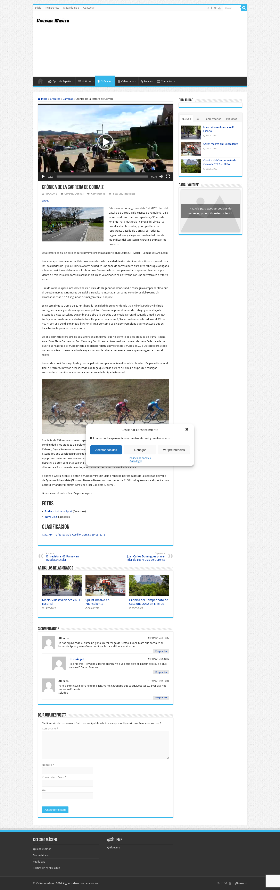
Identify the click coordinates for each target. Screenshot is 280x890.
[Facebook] (211, 8)
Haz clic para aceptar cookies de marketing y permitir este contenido (210, 211)
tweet (45, 200)
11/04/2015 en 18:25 (158, 680)
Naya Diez (51, 516)
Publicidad (39, 861)
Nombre (48, 764)
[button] (187, 429)
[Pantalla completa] (168, 176)
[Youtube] (219, 8)
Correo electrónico (54, 777)
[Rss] (207, 8)
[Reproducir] (43, 176)
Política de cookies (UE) (46, 868)
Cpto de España (62, 81)
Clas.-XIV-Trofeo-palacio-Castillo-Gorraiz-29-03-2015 (73, 534)
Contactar (89, 7)
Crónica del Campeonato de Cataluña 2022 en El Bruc (148, 602)
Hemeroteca (52, 7)
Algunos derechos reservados (80, 883)
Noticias (86, 81)
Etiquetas (231, 118)
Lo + (198, 118)
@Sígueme (114, 840)
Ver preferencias (174, 450)
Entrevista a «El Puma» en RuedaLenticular (62, 556)
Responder (161, 651)
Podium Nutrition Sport (58, 511)
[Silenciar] (161, 176)
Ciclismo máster (45, 883)
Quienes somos (42, 848)
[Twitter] (215, 8)
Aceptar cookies (106, 450)
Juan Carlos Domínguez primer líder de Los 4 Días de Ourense (146, 556)
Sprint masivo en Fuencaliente (97, 602)
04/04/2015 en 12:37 (158, 638)
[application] (105, 142)
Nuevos (186, 118)
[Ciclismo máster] (55, 20)
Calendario (127, 81)
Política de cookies (140, 458)
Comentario (50, 728)
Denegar (140, 450)
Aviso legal (136, 461)
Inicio (38, 7)
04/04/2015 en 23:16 (158, 659)
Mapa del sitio (71, 7)
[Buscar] (244, 8)
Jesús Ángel (76, 659)
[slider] (102, 177)
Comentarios (98, 193)
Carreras (68, 98)
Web (44, 790)
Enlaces (148, 81)
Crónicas (106, 81)
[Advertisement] (169, 43)
